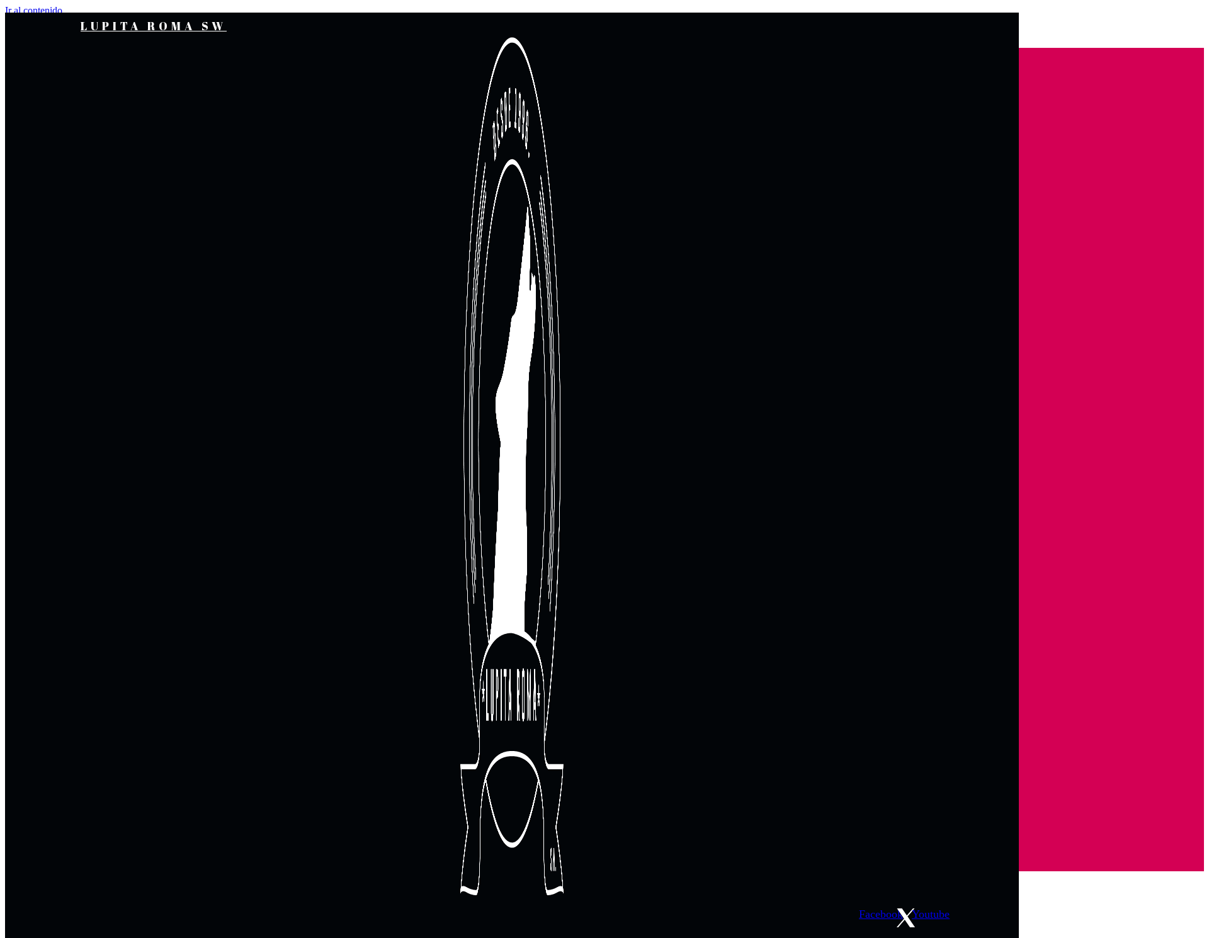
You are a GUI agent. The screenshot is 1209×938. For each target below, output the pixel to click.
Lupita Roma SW (154, 25)
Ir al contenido (33, 10)
